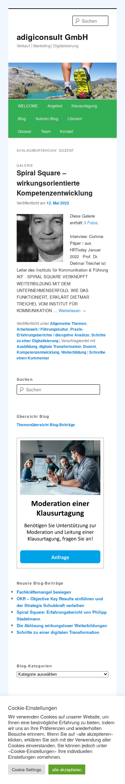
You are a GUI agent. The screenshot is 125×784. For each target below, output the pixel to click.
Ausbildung (27, 346)
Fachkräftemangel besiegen (44, 592)
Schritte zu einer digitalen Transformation (58, 632)
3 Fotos (91, 222)
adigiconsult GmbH (52, 36)
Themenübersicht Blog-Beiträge (46, 424)
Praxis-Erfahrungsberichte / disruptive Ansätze (53, 332)
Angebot (54, 105)
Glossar (24, 131)
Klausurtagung (84, 105)
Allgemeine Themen (68, 323)
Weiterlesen (72, 310)
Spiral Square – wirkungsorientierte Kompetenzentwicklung (55, 182)
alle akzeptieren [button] (66, 769)
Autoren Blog (47, 118)
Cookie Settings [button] (26, 769)
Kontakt (66, 131)
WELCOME (28, 105)
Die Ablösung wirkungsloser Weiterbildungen (62, 625)
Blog (22, 118)
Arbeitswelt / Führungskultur (42, 329)
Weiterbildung (73, 352)
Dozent (89, 346)
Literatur (75, 118)
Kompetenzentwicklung (38, 352)
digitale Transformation (60, 346)
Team (46, 131)
